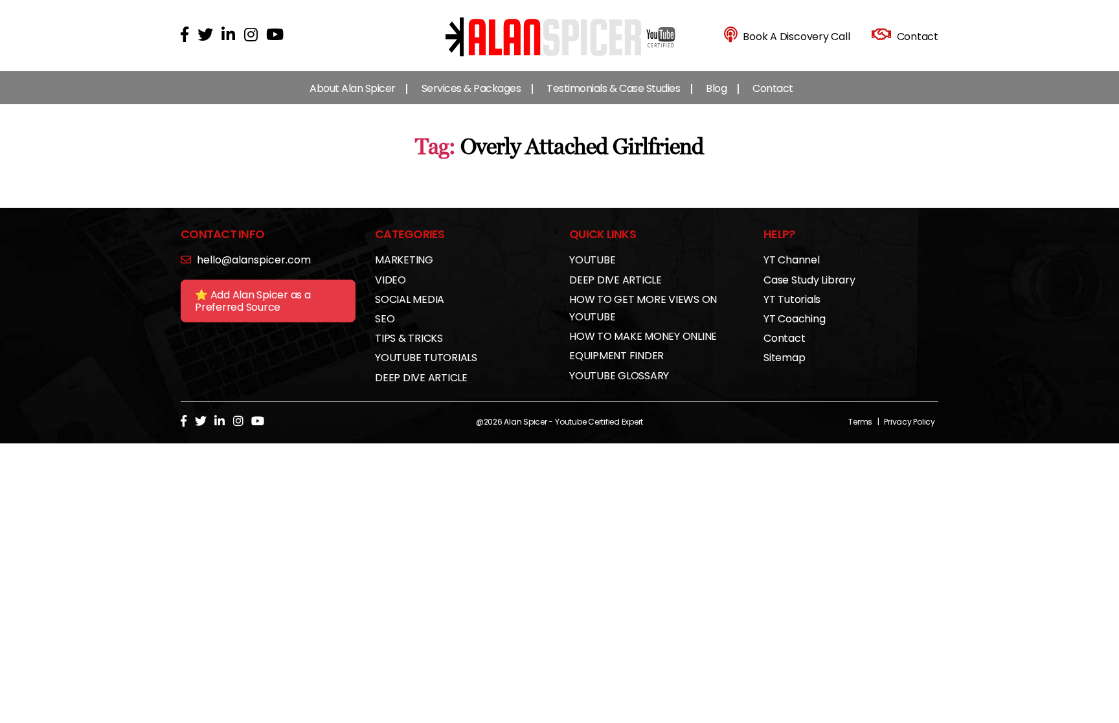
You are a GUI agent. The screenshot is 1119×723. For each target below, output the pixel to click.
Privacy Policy (909, 421)
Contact (772, 88)
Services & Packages (471, 88)
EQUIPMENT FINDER (616, 355)
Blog (716, 88)
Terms (860, 421)
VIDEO (390, 280)
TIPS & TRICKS (409, 338)
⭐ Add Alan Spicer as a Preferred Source (253, 301)
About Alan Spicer (353, 88)
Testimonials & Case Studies (613, 88)
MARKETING (404, 259)
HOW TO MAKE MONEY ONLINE (643, 336)
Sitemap (784, 357)
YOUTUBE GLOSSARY (619, 375)
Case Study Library (809, 280)
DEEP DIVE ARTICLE (421, 377)
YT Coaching (794, 318)
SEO (384, 318)
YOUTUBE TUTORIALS (426, 357)
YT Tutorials (791, 299)
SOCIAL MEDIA (409, 299)
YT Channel (791, 259)
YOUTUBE (592, 259)
